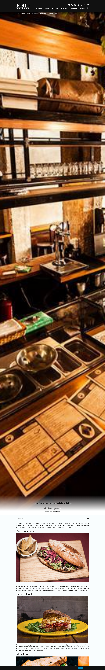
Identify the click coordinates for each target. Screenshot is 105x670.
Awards (82, 8)
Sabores (39, 8)
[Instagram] (72, 5)
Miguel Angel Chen (54, 508)
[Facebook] (69, 5)
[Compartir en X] (85, 518)
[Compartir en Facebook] (86, 518)
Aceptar (80, 668)
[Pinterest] (78, 5)
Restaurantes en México (32, 13)
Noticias (55, 8)
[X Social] (85, 5)
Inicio (19, 13)
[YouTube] (88, 5)
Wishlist (64, 8)
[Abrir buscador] (88, 8)
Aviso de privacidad (88, 668)
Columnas (73, 8)
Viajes (47, 8)
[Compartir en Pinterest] (88, 518)
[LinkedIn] (75, 5)
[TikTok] (81, 5)
